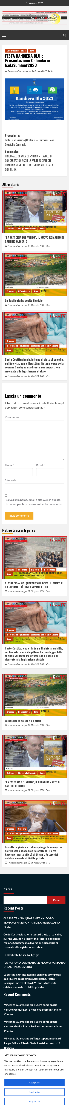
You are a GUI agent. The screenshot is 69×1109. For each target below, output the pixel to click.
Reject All (34, 1101)
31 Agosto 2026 (37, 245)
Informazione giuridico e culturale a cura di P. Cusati (32, 345)
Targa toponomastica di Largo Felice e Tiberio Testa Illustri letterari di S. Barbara (33, 1043)
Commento (13, 417)
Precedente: (29, 140)
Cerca (8, 889)
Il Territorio (24, 291)
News (32, 50)
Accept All (34, 1082)
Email (40, 465)
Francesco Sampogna (18, 71)
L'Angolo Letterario (27, 228)
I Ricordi (35, 569)
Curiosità (22, 569)
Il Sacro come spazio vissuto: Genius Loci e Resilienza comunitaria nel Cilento (33, 1009)
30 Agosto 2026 (38, 862)
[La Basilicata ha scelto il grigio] (34, 274)
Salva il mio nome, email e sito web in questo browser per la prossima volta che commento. (34, 502)
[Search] (64, 35)
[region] (34, 1079)
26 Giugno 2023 (39, 71)
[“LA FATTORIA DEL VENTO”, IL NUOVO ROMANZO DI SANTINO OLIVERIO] (34, 211)
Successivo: (29, 161)
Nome (9, 465)
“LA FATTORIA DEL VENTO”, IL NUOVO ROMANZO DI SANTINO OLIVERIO (34, 239)
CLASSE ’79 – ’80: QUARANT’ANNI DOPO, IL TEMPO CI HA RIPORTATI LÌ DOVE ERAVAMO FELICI (34, 585)
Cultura (10, 228)
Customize (34, 1091)
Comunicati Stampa (16, 50)
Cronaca (10, 291)
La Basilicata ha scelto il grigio (23, 300)
